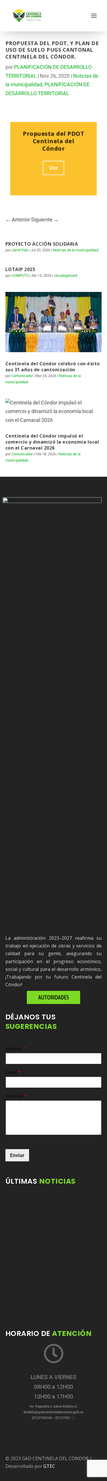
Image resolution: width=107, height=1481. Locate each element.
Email (13, 1072)
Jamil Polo (19, 250)
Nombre (15, 1048)
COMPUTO (20, 275)
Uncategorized (65, 275)
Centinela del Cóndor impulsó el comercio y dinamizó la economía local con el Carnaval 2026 (52, 442)
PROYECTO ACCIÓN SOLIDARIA (41, 244)
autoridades (53, 997)
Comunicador (22, 376)
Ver (53, 168)
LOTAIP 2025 (20, 269)
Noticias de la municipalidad (75, 250)
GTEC (49, 1466)
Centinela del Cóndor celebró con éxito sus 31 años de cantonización (52, 366)
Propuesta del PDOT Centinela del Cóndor (53, 141)
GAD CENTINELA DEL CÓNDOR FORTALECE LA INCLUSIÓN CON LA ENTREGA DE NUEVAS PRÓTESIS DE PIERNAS (49, 1296)
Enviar (17, 1155)
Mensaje (16, 1096)
